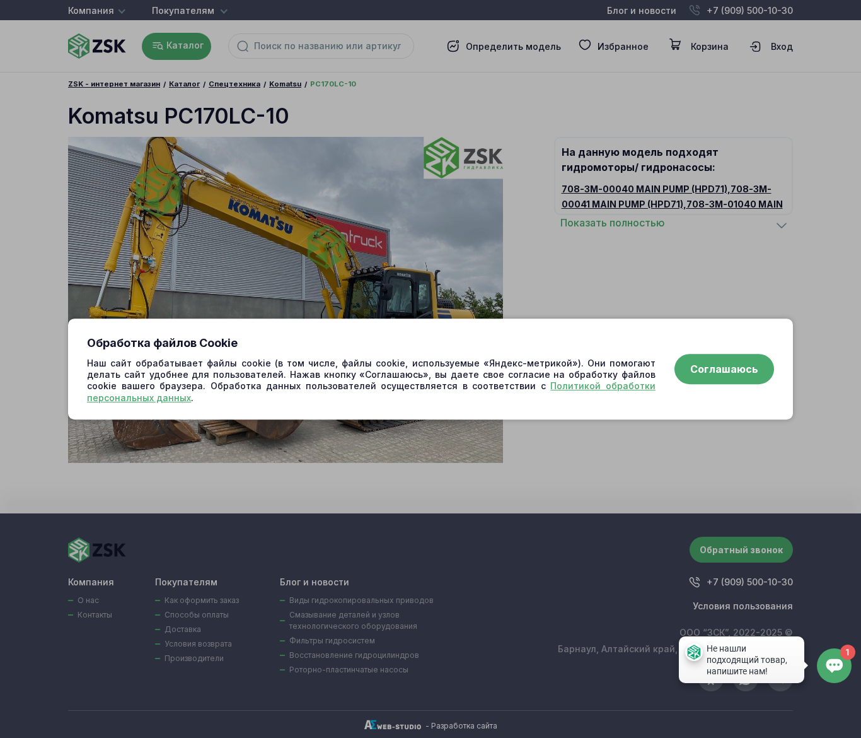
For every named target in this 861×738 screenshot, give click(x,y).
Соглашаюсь (724, 369)
